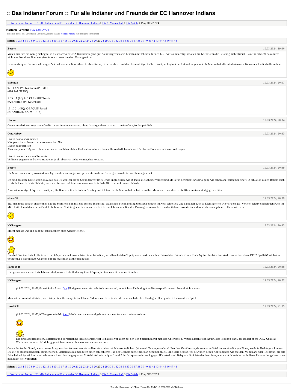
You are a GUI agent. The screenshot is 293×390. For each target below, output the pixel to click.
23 (84, 40)
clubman (13, 82)
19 (69, 40)
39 (142, 40)
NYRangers (14, 225)
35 (128, 40)
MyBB (154, 387)
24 (87, 40)
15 (55, 40)
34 (124, 40)
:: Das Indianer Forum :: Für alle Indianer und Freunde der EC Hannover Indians (110, 13)
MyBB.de (135, 387)
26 (95, 40)
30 (109, 40)
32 (117, 40)
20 (73, 40)
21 (77, 40)
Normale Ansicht (68, 34)
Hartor (12, 120)
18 (66, 40)
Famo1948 (14, 266)
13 (47, 40)
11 (40, 40)
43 (157, 40)
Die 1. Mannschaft (113, 23)
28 (102, 40)
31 (113, 40)
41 (149, 40)
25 (91, 40)
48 (175, 40)
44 (160, 40)
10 (36, 40)
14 (51, 40)
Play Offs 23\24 (39, 29)
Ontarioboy (15, 133)
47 (171, 40)
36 (131, 40)
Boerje (12, 48)
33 (120, 40)
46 (168, 40)
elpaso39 (13, 198)
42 (153, 40)
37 (135, 40)
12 (44, 40)
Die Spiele (132, 23)
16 (58, 40)
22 (80, 40)
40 (146, 40)
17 (62, 40)
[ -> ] (66, 288)
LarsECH (13, 306)
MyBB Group (177, 387)
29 (106, 40)
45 (164, 40)
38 (138, 40)
